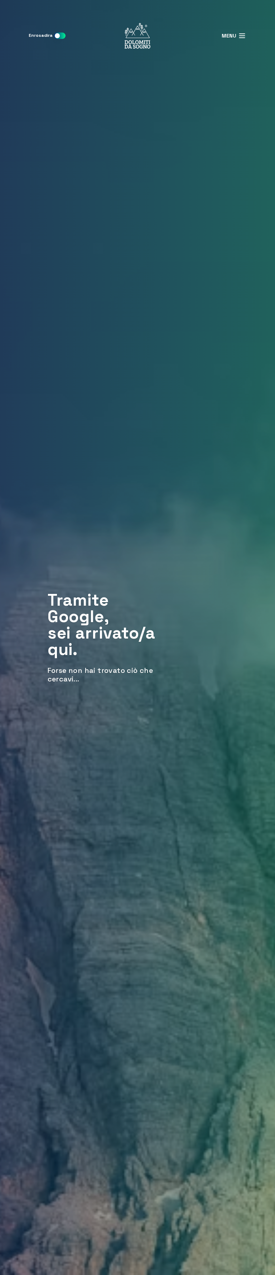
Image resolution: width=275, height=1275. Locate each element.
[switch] (60, 36)
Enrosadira (41, 35)
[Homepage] (137, 35)
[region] (137, 637)
